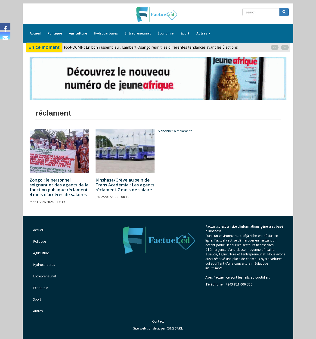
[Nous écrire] (5, 35)
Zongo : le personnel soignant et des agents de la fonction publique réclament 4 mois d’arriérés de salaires (59, 187)
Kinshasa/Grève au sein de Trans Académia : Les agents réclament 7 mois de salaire (125, 184)
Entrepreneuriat (138, 33)
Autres (202, 33)
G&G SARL (175, 328)
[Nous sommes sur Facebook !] (5, 26)
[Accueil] (158, 14)
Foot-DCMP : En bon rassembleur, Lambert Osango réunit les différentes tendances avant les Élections (151, 47)
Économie (165, 33)
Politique (55, 33)
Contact (158, 321)
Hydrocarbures (106, 33)
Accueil (35, 33)
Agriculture (78, 33)
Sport (184, 33)
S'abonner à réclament (175, 131)
